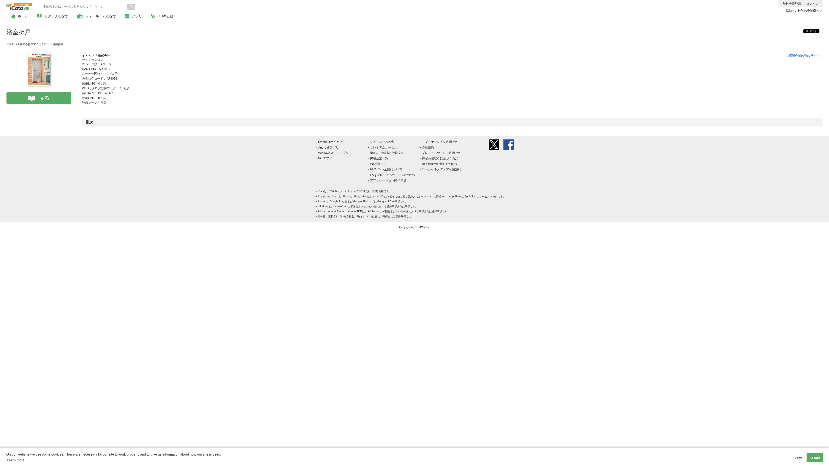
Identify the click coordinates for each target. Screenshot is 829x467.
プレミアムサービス (383, 147)
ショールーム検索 (382, 142)
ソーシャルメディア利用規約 (441, 169)
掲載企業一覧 (379, 158)
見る (44, 98)
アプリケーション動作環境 (388, 180)
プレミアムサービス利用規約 (441, 153)
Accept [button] (815, 457)
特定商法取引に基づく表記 (440, 158)
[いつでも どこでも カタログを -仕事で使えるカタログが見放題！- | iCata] (19, 5)
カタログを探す (56, 16)
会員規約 (428, 147)
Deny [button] (798, 457)
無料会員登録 (792, 3)
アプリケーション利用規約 (440, 142)
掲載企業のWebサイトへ (806, 55)
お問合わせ (377, 164)
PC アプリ (325, 158)
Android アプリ (328, 147)
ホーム (23, 16)
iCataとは (166, 16)
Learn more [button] (15, 460)
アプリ (137, 16)
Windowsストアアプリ (333, 153)
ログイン (812, 3)
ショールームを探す (100, 16)
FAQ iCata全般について (386, 169)
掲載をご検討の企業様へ (802, 10)
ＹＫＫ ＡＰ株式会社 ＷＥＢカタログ (27, 44)
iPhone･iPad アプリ (331, 142)
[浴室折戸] (38, 55)
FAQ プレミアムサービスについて (393, 175)
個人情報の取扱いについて (440, 164)
